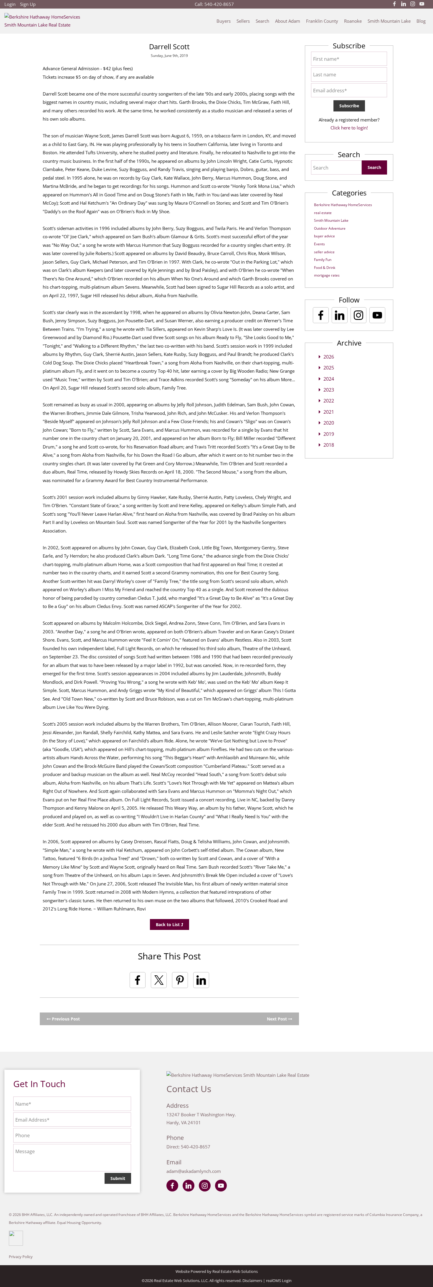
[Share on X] (159, 980)
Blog (421, 21)
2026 (328, 357)
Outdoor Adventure (330, 228)
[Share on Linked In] (201, 980)
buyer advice (324, 236)
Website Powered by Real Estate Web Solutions (217, 1271)
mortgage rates (327, 275)
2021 (328, 412)
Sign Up (28, 4)
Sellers (243, 21)
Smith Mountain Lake (389, 21)
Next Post (277, 1019)
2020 (328, 423)
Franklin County (322, 21)
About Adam (287, 21)
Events (319, 243)
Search (262, 21)
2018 (328, 445)
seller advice (324, 251)
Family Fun (322, 259)
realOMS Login (279, 1280)
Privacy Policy (21, 1256)
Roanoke (353, 21)
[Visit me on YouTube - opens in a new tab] (421, 4)
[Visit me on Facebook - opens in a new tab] (394, 4)
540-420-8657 (219, 4)
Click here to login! (349, 128)
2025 (328, 367)
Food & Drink (324, 267)
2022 (328, 400)
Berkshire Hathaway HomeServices (343, 204)
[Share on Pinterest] (180, 980)
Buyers (223, 21)
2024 (328, 379)
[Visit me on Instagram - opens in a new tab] (412, 4)
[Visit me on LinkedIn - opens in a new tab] (403, 4)
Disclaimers (252, 1280)
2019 (328, 434)
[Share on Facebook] (138, 980)
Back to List (168, 924)
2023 (328, 390)
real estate (323, 212)
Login (10, 4)
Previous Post (65, 1019)
